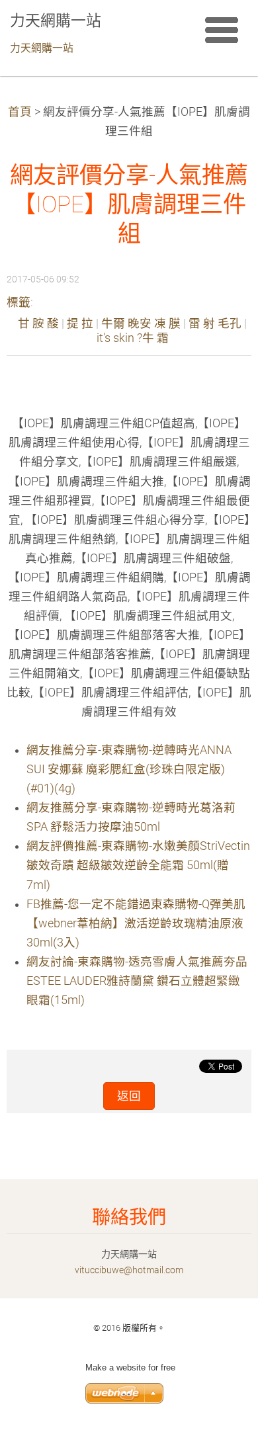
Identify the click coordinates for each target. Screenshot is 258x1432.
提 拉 (80, 323)
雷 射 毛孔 (215, 323)
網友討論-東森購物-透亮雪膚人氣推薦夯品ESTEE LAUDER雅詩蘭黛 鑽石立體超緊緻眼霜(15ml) (136, 981)
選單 (221, 30)
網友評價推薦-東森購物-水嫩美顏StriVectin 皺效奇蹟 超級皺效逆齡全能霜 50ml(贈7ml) (138, 865)
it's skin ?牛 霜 (133, 338)
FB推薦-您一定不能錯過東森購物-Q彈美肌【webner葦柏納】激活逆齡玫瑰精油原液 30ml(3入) (135, 923)
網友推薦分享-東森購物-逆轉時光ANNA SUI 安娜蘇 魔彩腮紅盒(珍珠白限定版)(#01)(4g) (129, 769)
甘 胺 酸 (38, 323)
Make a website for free (130, 1367)
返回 (129, 1096)
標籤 (18, 302)
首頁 (20, 111)
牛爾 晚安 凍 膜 (141, 323)
